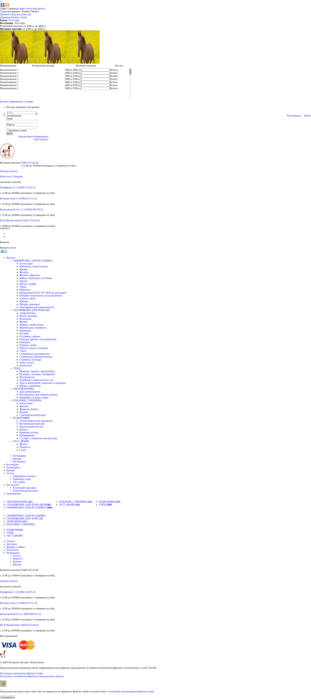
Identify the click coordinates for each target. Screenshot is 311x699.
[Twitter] (5, 251)
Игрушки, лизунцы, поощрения (37, 374)
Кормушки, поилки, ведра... (34, 397)
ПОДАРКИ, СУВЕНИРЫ (27, 400)
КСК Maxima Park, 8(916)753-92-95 (19, 625)
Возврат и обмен (15, 547)
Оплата (10, 541)
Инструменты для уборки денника (38, 394)
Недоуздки (25, 330)
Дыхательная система (31, 426)
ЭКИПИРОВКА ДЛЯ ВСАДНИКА (33, 260)
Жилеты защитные (29, 275)
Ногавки (24, 333)
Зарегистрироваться (37, 136)
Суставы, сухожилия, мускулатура (38, 438)
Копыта (23, 429)
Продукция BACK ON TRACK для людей (42, 292)
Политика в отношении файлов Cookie (21, 673)
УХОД (16, 368)
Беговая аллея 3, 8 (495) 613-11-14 (18, 198)
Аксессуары (26, 263)
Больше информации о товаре (16, 101)
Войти (307, 115)
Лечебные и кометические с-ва (36, 380)
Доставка (11, 544)
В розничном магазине (25, 490)
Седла (22, 450)
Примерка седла (22, 479)
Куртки (23, 281)
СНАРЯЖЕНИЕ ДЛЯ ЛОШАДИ (31, 310)
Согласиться (7, 697)
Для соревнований (29, 391)
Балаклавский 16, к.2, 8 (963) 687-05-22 (21, 209)
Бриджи (23, 269)
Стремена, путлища (30, 359)
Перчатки (24, 289)
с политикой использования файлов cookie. (130, 691)
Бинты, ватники (28, 316)
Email (9, 118)
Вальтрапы (25, 318)
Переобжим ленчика (24, 476)
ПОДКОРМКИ (21, 417)
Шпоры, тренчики (29, 304)
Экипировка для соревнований (36, 307)
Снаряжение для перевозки (34, 353)
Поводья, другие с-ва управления (37, 339)
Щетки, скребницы (30, 385)
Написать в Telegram (11, 176)
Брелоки (24, 406)
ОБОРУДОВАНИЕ (23, 388)
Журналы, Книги (28, 409)
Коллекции (19, 461)
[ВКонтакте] (3, 5)
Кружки (23, 412)
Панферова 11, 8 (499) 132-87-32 (17, 187)
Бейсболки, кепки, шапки (33, 266)
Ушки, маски (26, 362)
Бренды (17, 458)
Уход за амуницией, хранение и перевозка (42, 383)
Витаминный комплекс (32, 423)
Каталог (17, 561)
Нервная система (28, 432)
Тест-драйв (19, 482)
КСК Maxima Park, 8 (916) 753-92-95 (20, 220)
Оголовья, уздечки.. (30, 336)
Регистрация (294, 115)
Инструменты (27, 377)
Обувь (22, 286)
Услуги (17, 555)
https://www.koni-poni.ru (32, 8)
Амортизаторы (27, 313)
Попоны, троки (27, 345)
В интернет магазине (24, 487)
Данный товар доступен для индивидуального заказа (15, 16)
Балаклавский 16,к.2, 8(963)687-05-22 (20, 614)
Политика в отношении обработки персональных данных (32, 676)
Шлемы (23, 301)
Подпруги (25, 342)
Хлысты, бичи (27, 298)
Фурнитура (25, 365)
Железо (23, 321)
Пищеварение (27, 435)
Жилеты (24, 272)
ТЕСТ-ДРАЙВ (21, 441)
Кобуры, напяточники (31, 324)
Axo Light (13, 20)
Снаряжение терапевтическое (35, 356)
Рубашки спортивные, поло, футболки (40, 295)
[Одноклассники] (7, 5)
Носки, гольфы (27, 284)
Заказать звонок (8, 171)
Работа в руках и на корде (33, 348)
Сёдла (22, 351)
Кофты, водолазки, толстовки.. (36, 278)
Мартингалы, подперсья (32, 327)
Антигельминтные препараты (36, 420)
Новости (18, 558)
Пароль (10, 124)
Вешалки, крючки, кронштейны (37, 371)
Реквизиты (12, 550)
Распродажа (19, 455)
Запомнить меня (18, 130)
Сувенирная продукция (32, 415)
